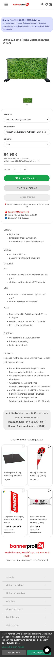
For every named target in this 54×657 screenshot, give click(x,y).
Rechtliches (12, 617)
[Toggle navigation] (6, 4)
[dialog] (27, 644)
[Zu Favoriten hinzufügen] (23, 447)
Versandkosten (23, 158)
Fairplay (10, 601)
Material (8, 114)
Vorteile (9, 577)
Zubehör (8, 139)
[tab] (27, 577)
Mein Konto (12, 625)
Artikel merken (28, 187)
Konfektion (9, 126)
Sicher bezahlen (14, 585)
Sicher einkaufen (15, 593)
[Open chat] (47, 650)
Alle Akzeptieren (39, 652)
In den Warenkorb (28, 178)
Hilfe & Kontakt (14, 609)
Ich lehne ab (14, 652)
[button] (6, 71)
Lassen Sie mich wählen (13, 647)
